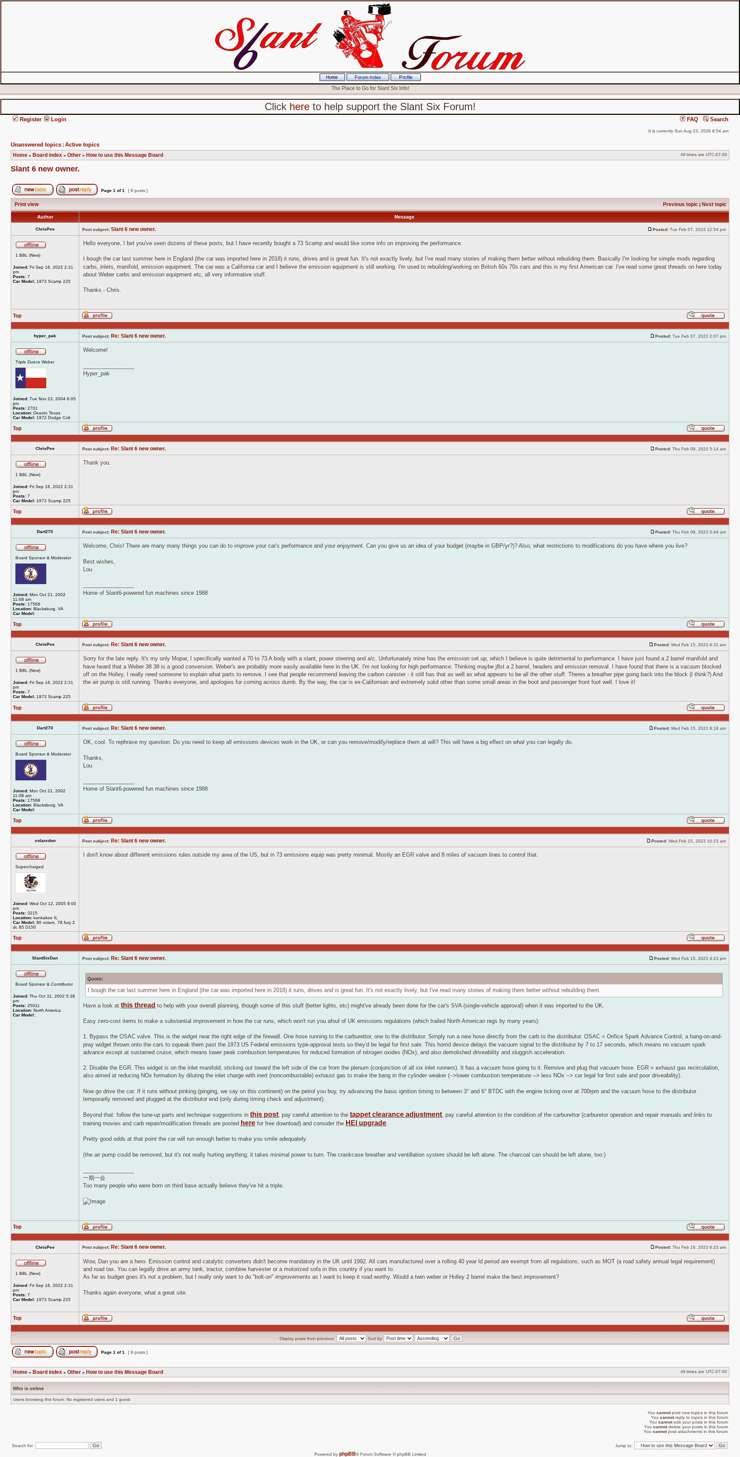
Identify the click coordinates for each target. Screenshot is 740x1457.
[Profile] (406, 79)
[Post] (650, 229)
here (248, 1123)
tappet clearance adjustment (396, 1114)
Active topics (82, 144)
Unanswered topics (36, 144)
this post (264, 1114)
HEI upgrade (366, 1123)
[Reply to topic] (77, 194)
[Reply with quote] (705, 318)
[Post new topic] (33, 194)
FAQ (691, 119)
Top (17, 316)
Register (30, 119)
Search (718, 119)
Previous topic (680, 204)
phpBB (347, 1454)
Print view (27, 204)
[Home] (332, 79)
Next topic (714, 204)
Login (57, 119)
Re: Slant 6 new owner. (138, 336)
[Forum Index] (367, 79)
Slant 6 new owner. (45, 169)
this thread (138, 1005)
